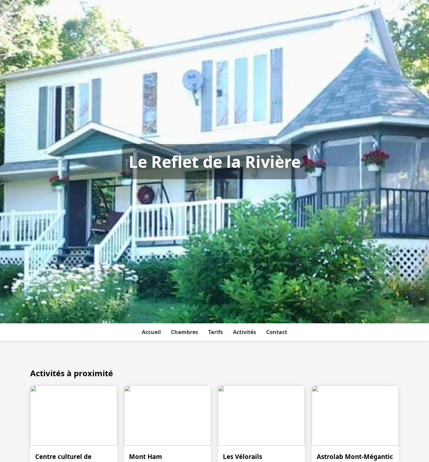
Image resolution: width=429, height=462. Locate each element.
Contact (276, 332)
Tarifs (215, 332)
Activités (244, 332)
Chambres (184, 332)
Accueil (151, 332)
